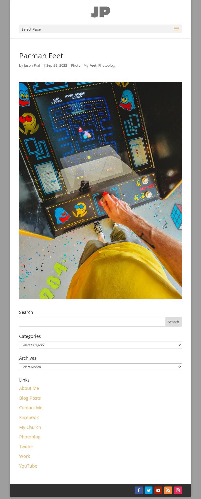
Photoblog (106, 65)
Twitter (26, 446)
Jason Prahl (33, 65)
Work (24, 456)
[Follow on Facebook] (139, 490)
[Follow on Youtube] (158, 490)
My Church (30, 427)
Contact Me (30, 407)
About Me (29, 388)
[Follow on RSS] (168, 490)
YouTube (28, 466)
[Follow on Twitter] (148, 490)
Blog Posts (30, 398)
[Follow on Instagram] (178, 490)
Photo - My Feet (83, 65)
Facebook (29, 417)
